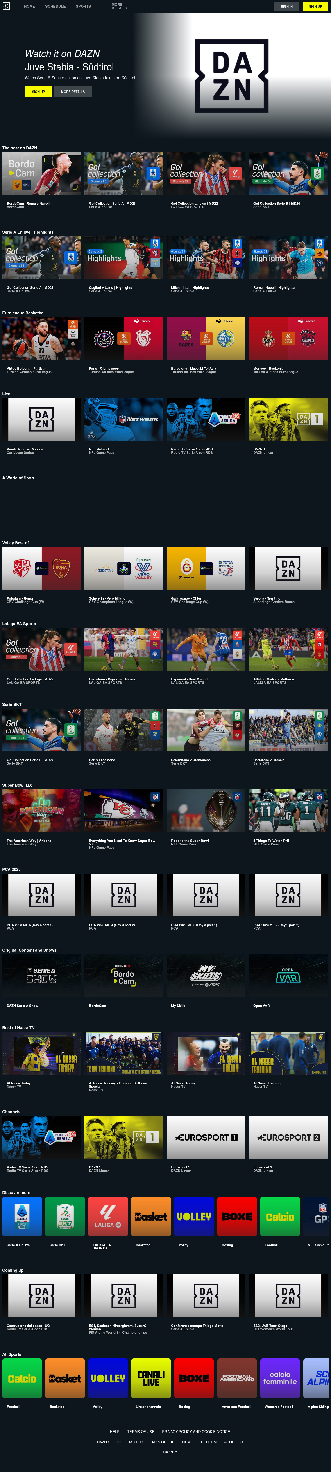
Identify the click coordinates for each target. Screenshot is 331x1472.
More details (119, 6)
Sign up (315, 6)
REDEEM (209, 1441)
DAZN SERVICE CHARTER (120, 1441)
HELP (115, 1431)
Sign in (287, 6)
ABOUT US (233, 1441)
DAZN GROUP (162, 1441)
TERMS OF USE (140, 1431)
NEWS (187, 1441)
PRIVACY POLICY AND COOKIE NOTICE (196, 1431)
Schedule (55, 6)
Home (29, 6)
